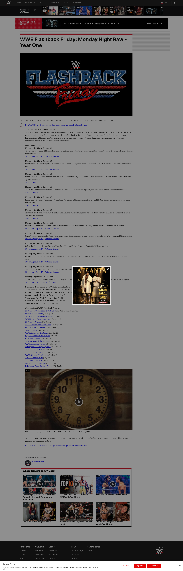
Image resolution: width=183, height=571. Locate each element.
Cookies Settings (126, 566)
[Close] (180, 566)
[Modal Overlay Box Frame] (91, 285)
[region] (91, 566)
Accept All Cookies (154, 566)
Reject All (139, 566)
